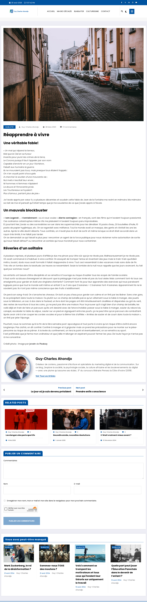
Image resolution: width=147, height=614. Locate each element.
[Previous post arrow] (4, 390)
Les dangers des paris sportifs (20, 435)
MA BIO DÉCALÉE (64, 11)
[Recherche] (122, 11)
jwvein (32, 343)
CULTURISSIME (92, 11)
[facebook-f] (121, 2)
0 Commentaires (69, 127)
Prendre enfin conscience (91, 391)
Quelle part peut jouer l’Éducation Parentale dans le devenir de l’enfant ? (124, 571)
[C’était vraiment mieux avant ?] (121, 419)
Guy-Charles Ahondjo (30, 127)
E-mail (77, 484)
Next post (80, 388)
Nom (5, 484)
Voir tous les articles (45, 376)
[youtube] (136, 2)
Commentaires (10, 460)
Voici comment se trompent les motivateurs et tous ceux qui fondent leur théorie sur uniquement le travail (89, 574)
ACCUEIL (51, 11)
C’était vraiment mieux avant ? (116, 435)
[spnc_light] (126, 11)
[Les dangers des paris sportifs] (26, 419)
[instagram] (132, 2)
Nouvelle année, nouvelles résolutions (71, 435)
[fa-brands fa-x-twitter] (125, 2)
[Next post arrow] (143, 390)
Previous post (64, 388)
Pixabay (43, 343)
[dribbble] (129, 2)
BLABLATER (79, 11)
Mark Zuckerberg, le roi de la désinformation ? (17, 567)
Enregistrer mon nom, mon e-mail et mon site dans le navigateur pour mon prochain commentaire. (52, 500)
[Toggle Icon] (131, 11)
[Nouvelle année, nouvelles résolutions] (73, 419)
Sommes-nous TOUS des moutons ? (52, 567)
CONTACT (105, 11)
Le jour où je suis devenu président (51, 391)
